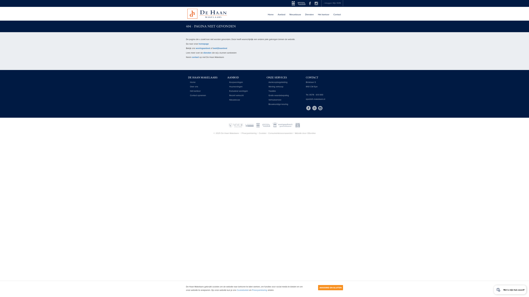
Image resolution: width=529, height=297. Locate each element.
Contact (337, 14)
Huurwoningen (235, 86)
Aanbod (281, 14)
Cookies (262, 133)
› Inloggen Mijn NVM (332, 3)
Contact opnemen (197, 95)
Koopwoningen (236, 82)
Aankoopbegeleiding (278, 82)
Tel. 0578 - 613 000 (314, 95)
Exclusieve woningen (238, 91)
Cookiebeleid (243, 290)
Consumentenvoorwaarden (280, 133)
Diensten (309, 14)
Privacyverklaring (259, 290)
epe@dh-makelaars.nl (315, 99)
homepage (204, 44)
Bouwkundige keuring (278, 104)
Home (271, 14)
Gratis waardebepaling (278, 95)
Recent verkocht (236, 95)
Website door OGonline (305, 133)
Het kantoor (323, 14)
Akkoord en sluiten (330, 287)
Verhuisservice (274, 100)
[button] (510, 289)
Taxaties (272, 91)
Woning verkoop (275, 86)
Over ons (193, 86)
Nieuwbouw (295, 14)
